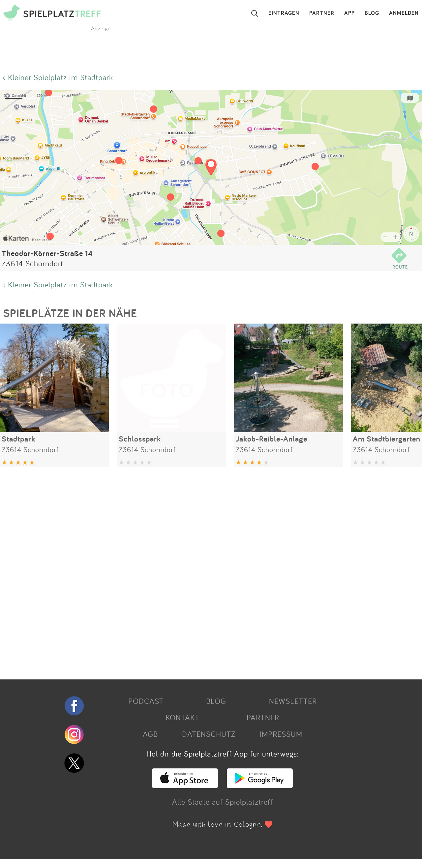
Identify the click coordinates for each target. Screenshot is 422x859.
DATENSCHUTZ (208, 734)
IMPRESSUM (281, 734)
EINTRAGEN (283, 13)
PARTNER (321, 13)
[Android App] (260, 785)
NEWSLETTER (293, 701)
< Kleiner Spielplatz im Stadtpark (58, 77)
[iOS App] (185, 785)
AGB (150, 734)
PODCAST (146, 701)
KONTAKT (182, 717)
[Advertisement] (198, 571)
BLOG (372, 13)
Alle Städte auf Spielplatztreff (222, 802)
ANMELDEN (404, 13)
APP (349, 13)
